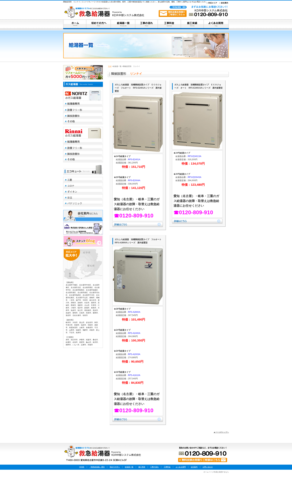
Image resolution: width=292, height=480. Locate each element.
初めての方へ (115, 467)
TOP (110, 66)
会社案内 (194, 467)
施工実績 (141, 467)
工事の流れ (154, 467)
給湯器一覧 (129, 467)
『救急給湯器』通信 (97, 467)
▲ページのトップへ (221, 432)
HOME (81, 467)
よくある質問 (181, 467)
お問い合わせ (208, 467)
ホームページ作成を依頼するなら (216, 472)
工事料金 (167, 467)
